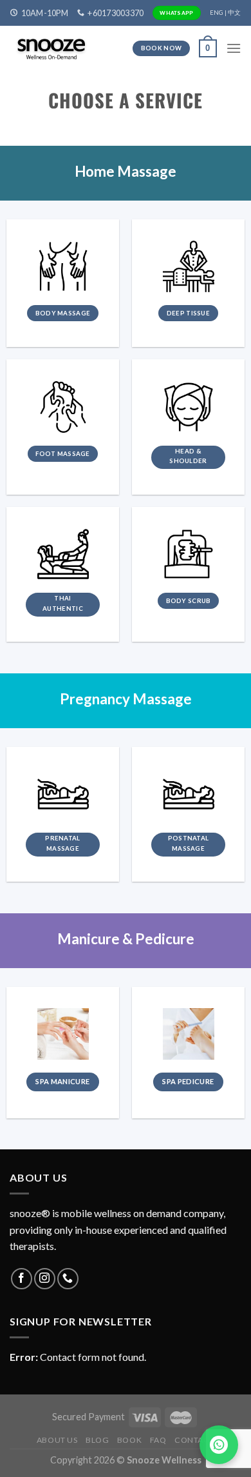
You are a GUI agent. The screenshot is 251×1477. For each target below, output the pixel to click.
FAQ (158, 1440)
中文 (234, 12)
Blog (97, 1440)
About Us (57, 1440)
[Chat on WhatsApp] (219, 1444)
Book (129, 1440)
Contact (194, 1440)
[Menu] (233, 48)
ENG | (218, 12)
